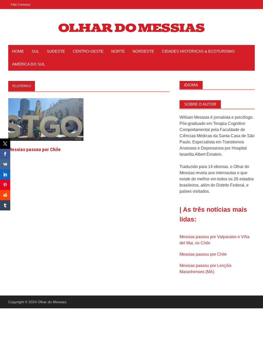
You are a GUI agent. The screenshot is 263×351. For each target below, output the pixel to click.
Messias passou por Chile (34, 149)
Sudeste (56, 51)
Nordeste (143, 51)
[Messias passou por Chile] (45, 119)
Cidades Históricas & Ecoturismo (198, 51)
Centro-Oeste (88, 51)
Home (18, 51)
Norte (118, 51)
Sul (35, 51)
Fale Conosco (20, 4)
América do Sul (28, 64)
